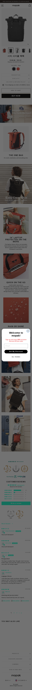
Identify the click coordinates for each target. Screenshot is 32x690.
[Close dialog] (28, 331)
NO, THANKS (16, 357)
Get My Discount (16, 351)
